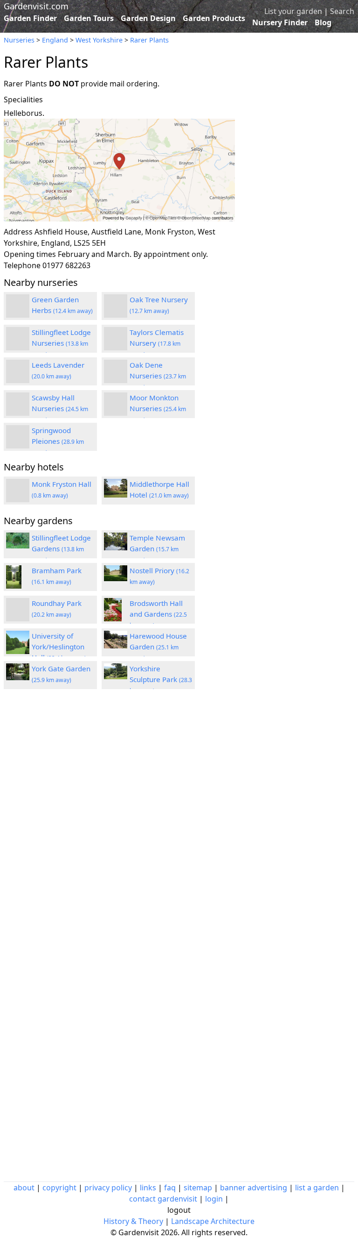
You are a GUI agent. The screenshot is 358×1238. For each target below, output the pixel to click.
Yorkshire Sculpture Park (161, 679)
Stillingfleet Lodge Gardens (61, 548)
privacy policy (108, 1187)
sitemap (198, 1187)
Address (18, 232)
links (148, 1187)
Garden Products (214, 18)
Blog (323, 22)
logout (179, 1210)
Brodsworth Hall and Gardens (158, 613)
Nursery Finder (280, 22)
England (55, 40)
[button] (119, 170)
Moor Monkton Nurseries (158, 408)
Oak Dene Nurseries (158, 375)
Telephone (22, 265)
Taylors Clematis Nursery (157, 342)
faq (170, 1187)
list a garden (317, 1187)
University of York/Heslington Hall (59, 646)
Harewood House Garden (158, 646)
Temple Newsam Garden (157, 548)
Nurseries (19, 40)
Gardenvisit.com (36, 6)
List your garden (293, 11)
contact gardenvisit (163, 1199)
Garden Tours (89, 18)
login (214, 1199)
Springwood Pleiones (58, 441)
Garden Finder (30, 18)
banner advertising (253, 1187)
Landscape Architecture (213, 1221)
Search (342, 11)
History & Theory (133, 1221)
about (24, 1187)
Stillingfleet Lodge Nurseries (61, 342)
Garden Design (148, 18)
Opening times (30, 254)
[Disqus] (119, 822)
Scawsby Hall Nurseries (60, 408)
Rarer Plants (149, 40)
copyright (59, 1187)
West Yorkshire (99, 40)
